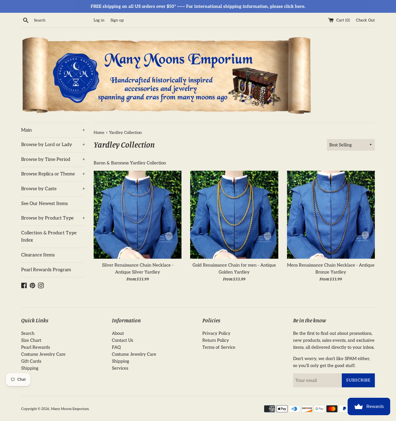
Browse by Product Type (53, 218)
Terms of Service (218, 347)
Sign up (117, 20)
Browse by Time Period (53, 159)
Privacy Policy (216, 333)
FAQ (116, 347)
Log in (99, 20)
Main (53, 130)
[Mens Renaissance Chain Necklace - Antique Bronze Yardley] (331, 215)
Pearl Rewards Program (46, 270)
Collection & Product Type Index (49, 236)
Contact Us (122, 340)
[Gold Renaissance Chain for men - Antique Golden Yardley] (234, 215)
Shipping (30, 368)
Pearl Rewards (35, 347)
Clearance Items (38, 255)
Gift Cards (31, 361)
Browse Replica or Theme (53, 174)
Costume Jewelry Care (43, 354)
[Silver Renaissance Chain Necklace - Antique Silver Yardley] (137, 215)
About (118, 333)
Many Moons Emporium (70, 409)
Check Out (365, 20)
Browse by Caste (53, 189)
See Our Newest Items (44, 203)
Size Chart (31, 340)
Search (27, 333)
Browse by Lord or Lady (53, 144)
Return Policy (215, 340)
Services (120, 368)
